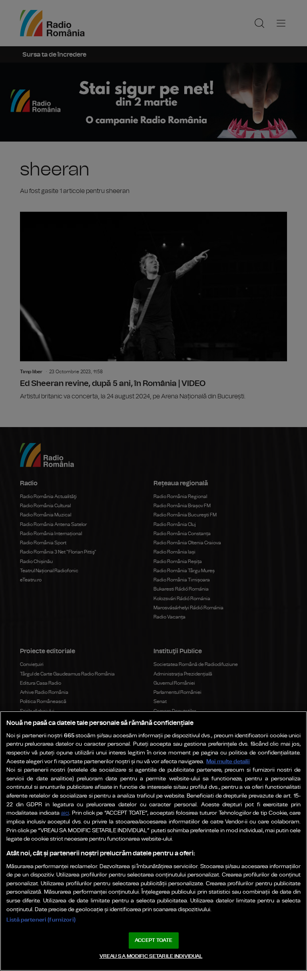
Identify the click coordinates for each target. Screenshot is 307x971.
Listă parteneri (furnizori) (41, 920)
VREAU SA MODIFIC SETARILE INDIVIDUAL (151, 956)
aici (65, 813)
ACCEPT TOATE (153, 940)
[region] (153, 841)
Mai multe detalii (228, 761)
